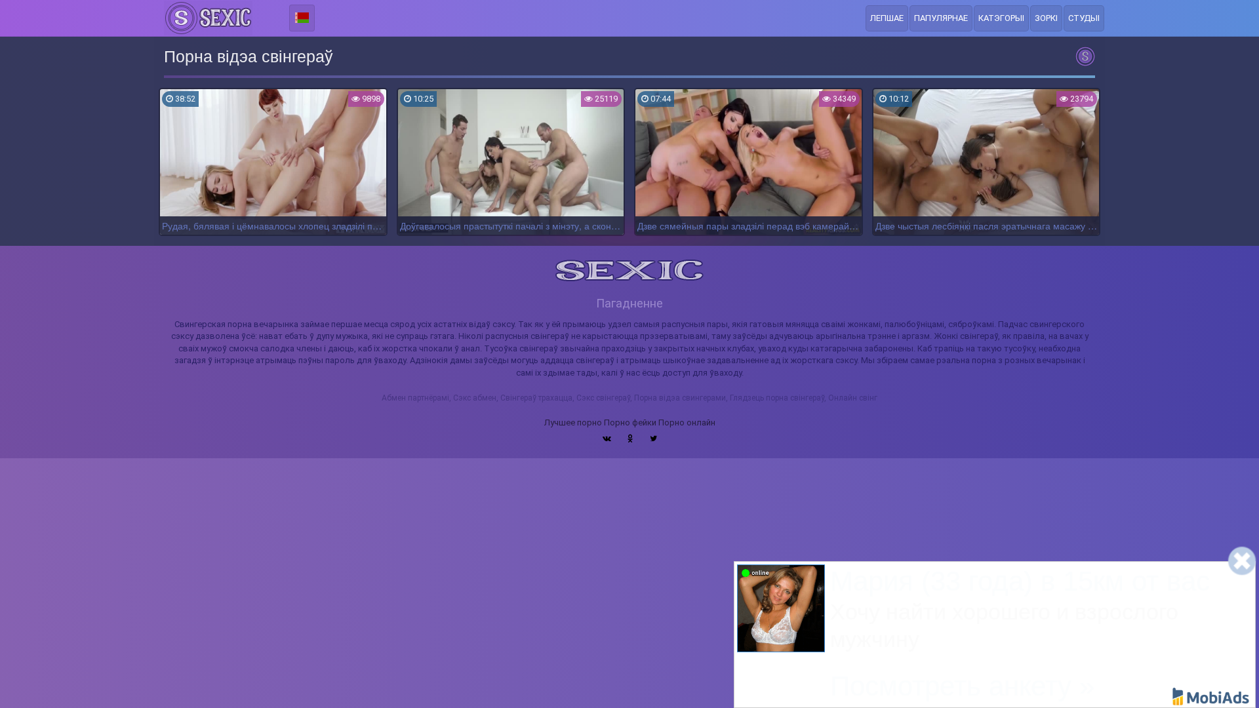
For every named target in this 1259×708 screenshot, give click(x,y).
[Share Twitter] (653, 438)
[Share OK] (630, 438)
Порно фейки (630, 422)
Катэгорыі (1001, 18)
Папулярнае (941, 18)
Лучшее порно (573, 422)
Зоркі (1046, 18)
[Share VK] (606, 438)
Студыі (1084, 18)
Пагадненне (629, 303)
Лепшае (887, 18)
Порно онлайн (686, 422)
